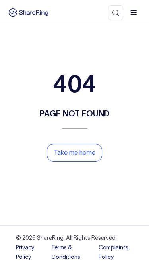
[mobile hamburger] (133, 12)
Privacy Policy (25, 252)
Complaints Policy (113, 252)
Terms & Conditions (65, 252)
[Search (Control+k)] (115, 12)
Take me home (74, 152)
